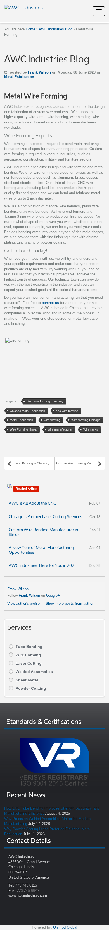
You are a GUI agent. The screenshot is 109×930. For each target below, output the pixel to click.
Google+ (53, 595)
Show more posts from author (69, 603)
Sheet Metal (27, 680)
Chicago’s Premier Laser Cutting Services (45, 516)
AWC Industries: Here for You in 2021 (42, 565)
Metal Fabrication (19, 77)
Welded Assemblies (34, 671)
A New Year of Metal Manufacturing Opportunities (41, 550)
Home (30, 29)
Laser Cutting (29, 663)
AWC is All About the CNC (32, 503)
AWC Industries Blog (55, 29)
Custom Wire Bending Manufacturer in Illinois (43, 532)
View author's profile (23, 603)
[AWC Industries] (23, 7)
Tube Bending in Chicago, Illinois (34, 463)
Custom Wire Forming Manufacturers (79, 463)
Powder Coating (31, 688)
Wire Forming (28, 655)
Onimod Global (65, 927)
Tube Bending (29, 646)
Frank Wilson (40, 72)
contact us (50, 303)
